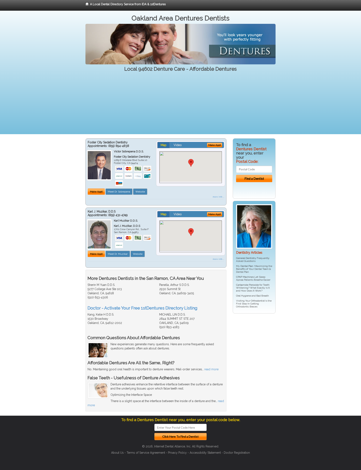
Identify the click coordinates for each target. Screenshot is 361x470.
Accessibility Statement (205, 452)
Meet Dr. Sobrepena (119, 191)
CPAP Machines (245, 276)
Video (178, 145)
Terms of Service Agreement (146, 452)
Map (164, 145)
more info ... (218, 197)
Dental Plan (246, 266)
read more (211, 369)
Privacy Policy (177, 452)
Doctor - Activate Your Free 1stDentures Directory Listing (142, 308)
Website (140, 191)
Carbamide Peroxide (247, 284)
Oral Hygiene (243, 295)
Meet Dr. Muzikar (118, 253)
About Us (117, 452)
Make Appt (96, 191)
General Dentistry (246, 258)
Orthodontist (258, 300)
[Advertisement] (180, 105)
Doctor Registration (237, 452)
